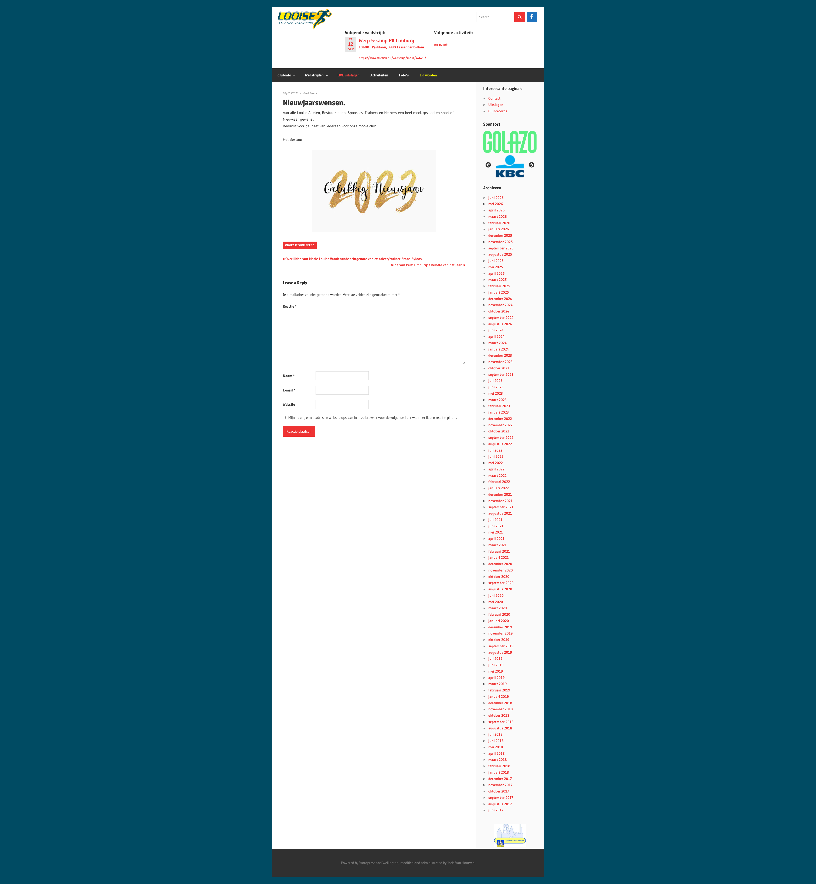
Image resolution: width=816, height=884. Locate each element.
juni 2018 (496, 740)
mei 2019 (495, 671)
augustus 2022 (500, 444)
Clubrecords (497, 111)
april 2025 (496, 273)
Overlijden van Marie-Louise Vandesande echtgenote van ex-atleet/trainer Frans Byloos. (353, 258)
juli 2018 (495, 734)
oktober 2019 (498, 639)
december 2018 (500, 703)
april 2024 (496, 336)
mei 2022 (495, 462)
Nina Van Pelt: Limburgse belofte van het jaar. (426, 265)
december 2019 (500, 627)
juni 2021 (495, 526)
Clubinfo (284, 75)
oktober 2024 (498, 311)
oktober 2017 (498, 791)
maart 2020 (497, 608)
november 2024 (500, 305)
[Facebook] (532, 17)
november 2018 (500, 709)
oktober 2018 (498, 715)
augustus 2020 (500, 589)
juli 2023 (495, 380)
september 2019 (500, 646)
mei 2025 (495, 267)
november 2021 (500, 500)
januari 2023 (498, 412)
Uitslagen (495, 104)
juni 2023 (495, 387)
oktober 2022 (498, 431)
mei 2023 (495, 393)
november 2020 (500, 570)
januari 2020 (498, 620)
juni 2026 (496, 197)
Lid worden (428, 75)
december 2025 (500, 235)
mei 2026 (495, 203)
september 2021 (500, 507)
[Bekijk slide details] (510, 835)
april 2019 (496, 677)
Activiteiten (379, 75)
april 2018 (496, 753)
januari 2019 (498, 696)
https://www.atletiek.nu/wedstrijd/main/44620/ (392, 58)
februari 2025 (499, 286)
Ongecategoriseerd (299, 245)
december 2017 (500, 778)
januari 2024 (498, 349)
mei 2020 (495, 602)
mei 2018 (495, 747)
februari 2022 (499, 481)
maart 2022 (497, 475)
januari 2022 (498, 488)
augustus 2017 (500, 804)
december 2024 (500, 298)
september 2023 (500, 374)
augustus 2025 (500, 254)
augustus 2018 (500, 728)
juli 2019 (495, 658)
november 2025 (500, 241)
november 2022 (500, 425)
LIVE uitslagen (348, 75)
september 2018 (501, 721)
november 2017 (500, 785)
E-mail (289, 390)
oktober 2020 (498, 576)
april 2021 (496, 538)
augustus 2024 (500, 324)
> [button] (531, 165)
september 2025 (500, 248)
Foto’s (404, 75)
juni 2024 (495, 330)
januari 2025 (498, 292)
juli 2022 (495, 450)
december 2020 (500, 564)
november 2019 (500, 633)
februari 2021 (499, 551)
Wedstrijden (314, 75)
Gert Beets (310, 93)
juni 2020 (496, 595)
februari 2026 (499, 223)
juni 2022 (495, 456)
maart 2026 (497, 216)
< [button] (488, 165)
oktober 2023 (498, 368)
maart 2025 (497, 279)
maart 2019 (497, 683)
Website (289, 404)
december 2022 (500, 418)
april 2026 (496, 210)
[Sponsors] (510, 142)
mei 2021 (495, 532)
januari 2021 (498, 557)
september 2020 (501, 582)
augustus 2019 (500, 652)
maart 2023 (497, 399)
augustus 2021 (500, 513)
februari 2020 (499, 614)
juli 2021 (495, 519)
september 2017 (500, 797)
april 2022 (496, 469)
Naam (289, 375)
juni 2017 (495, 810)
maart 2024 (497, 343)
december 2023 (500, 355)
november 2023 (500, 361)
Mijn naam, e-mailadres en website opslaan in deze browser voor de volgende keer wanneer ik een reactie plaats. (372, 417)
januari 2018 (498, 772)
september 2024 (500, 317)
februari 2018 (499, 766)
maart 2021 (497, 545)
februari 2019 (499, 690)
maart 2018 (497, 759)
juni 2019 (495, 665)
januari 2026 (498, 229)
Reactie (289, 306)
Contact (494, 98)
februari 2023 (499, 406)
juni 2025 (495, 260)
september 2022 (500, 437)
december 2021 (500, 494)
